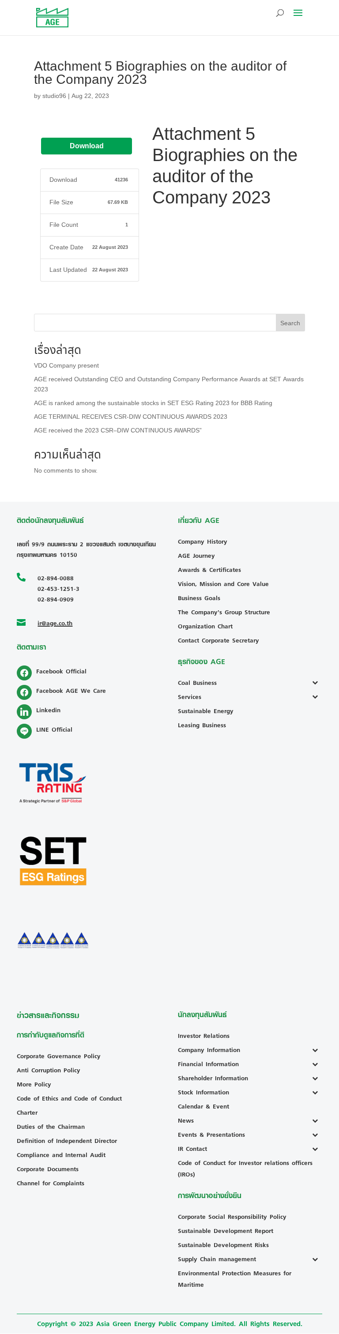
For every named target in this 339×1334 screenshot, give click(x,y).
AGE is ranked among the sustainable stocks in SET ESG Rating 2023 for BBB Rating (153, 403)
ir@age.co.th (55, 622)
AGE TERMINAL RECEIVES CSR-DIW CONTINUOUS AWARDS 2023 (130, 416)
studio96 (54, 96)
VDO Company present (66, 365)
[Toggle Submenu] (317, 683)
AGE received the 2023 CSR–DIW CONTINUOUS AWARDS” (118, 430)
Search (290, 323)
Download (87, 146)
